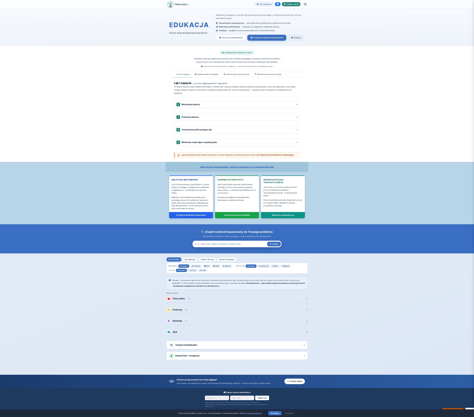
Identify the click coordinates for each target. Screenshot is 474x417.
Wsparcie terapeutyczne (283, 215)
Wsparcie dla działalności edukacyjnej (277, 155)
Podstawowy (263, 266)
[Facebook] (278, 4)
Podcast (197, 266)
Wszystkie (175, 259)
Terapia (292, 4)
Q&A (217, 266)
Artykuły (297, 38)
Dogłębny (285, 266)
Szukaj (275, 244)
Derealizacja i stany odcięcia (237, 74)
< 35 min (192, 270)
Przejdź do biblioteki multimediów (268, 38)
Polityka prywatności (254, 413)
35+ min (203, 270)
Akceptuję (275, 413)
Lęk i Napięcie (189, 259)
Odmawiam (289, 413)
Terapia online (296, 381)
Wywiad (227, 266)
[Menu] (305, 4)
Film (207, 266)
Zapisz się (262, 398)
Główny (275, 266)
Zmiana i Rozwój (207, 259)
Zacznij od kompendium (232, 38)
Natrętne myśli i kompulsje (207, 74)
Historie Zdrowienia (226, 259)
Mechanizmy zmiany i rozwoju (269, 74)
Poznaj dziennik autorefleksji (237, 215)
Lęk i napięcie (184, 74)
